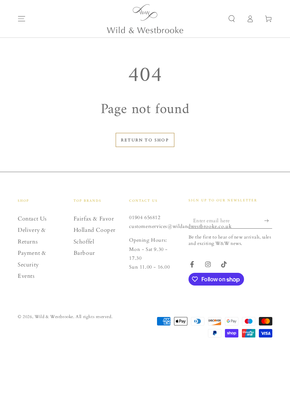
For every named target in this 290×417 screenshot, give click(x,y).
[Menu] (21, 19)
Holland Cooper (95, 230)
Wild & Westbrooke (54, 316)
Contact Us (32, 219)
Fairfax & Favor (94, 219)
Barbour (84, 253)
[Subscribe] (268, 220)
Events (26, 276)
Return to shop (145, 140)
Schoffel (84, 242)
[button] (231, 19)
